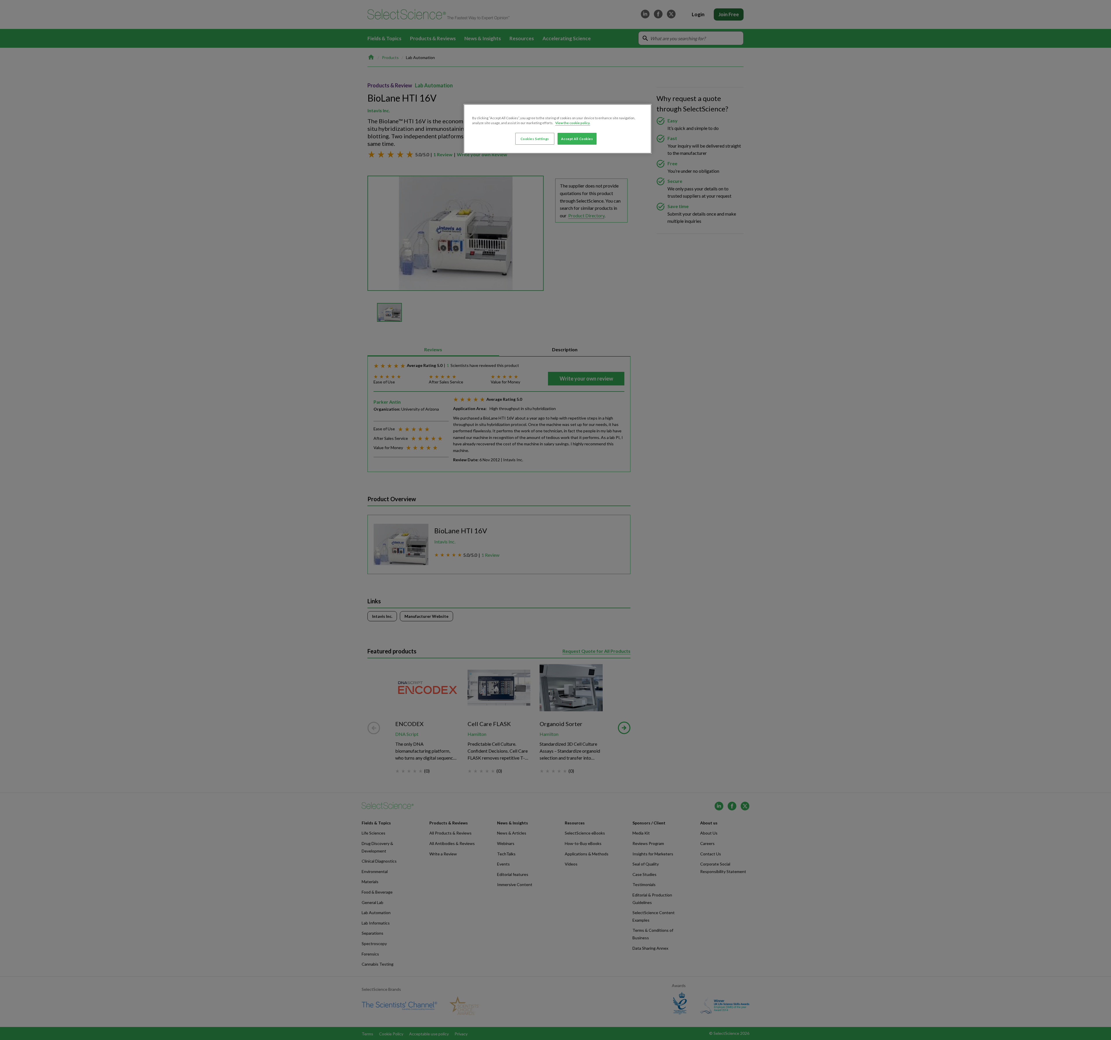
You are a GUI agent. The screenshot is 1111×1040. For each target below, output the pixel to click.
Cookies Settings (534, 139)
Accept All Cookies (577, 139)
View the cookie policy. (572, 123)
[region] (557, 129)
